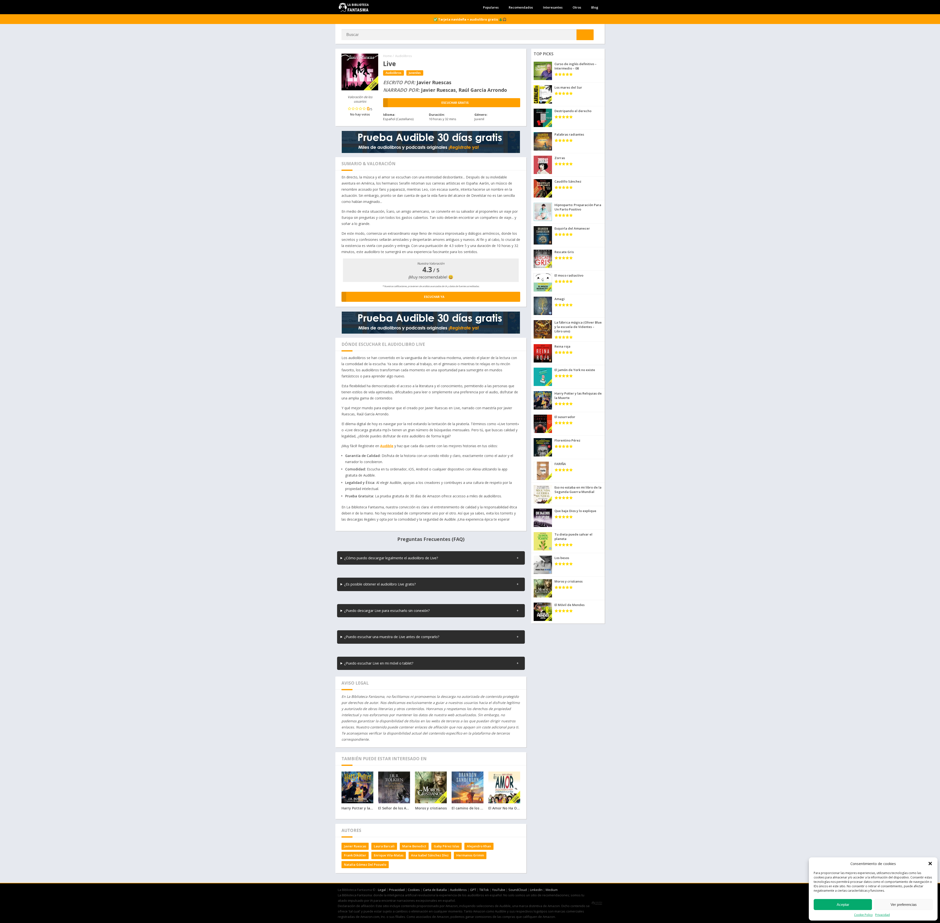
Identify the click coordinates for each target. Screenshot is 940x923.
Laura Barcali (384, 846)
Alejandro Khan (479, 846)
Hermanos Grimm (470, 855)
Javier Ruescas (355, 846)
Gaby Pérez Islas (446, 846)
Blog (594, 7)
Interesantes (553, 7)
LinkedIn (536, 890)
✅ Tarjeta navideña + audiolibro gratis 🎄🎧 (470, 19)
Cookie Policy (863, 915)
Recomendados (521, 7)
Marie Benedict (414, 846)
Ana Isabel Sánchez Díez (430, 855)
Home (387, 56)
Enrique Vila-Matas (388, 855)
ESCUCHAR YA (434, 297)
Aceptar (843, 904)
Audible (386, 446)
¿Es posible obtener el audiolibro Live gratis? (380, 584)
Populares (491, 7)
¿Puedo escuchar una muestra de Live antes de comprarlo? (391, 636)
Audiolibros (403, 56)
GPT (473, 890)
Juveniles (415, 73)
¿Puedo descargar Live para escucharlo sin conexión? (387, 610)
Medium (552, 890)
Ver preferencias (904, 904)
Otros (577, 7)
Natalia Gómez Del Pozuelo (365, 864)
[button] (930, 863)
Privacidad (882, 915)
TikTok (484, 890)
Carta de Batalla (435, 890)
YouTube (498, 890)
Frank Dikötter (355, 855)
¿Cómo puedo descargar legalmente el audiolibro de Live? (391, 558)
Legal (382, 890)
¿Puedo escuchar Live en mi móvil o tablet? (378, 663)
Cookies (414, 890)
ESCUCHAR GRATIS (455, 103)
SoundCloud (517, 890)
